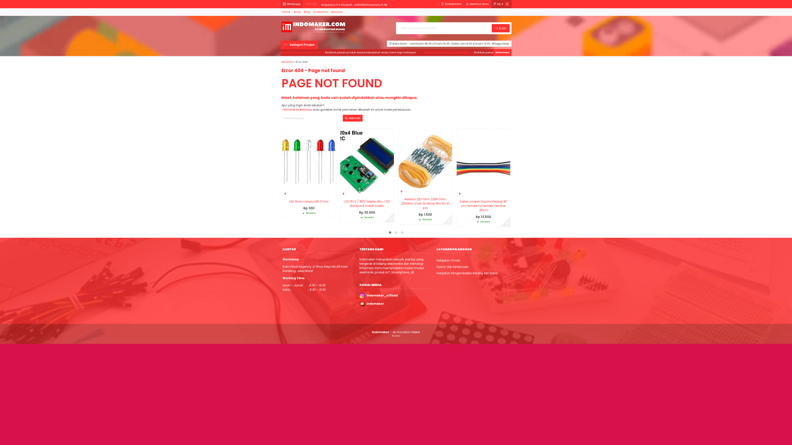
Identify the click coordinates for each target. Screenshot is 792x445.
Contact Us (320, 12)
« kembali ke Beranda (297, 110)
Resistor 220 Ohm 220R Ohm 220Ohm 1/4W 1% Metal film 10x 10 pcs (425, 203)
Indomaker (375, 304)
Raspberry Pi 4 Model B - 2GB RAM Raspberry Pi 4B (354, 4)
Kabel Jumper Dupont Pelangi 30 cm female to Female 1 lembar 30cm (483, 205)
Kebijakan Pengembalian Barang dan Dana (467, 273)
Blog (307, 12)
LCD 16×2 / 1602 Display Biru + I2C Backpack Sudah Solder (367, 203)
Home (286, 12)
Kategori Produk (302, 45)
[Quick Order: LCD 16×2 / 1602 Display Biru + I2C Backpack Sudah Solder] (343, 193)
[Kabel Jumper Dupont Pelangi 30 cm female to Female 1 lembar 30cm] (483, 163)
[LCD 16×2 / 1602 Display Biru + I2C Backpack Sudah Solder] (367, 163)
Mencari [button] (354, 118)
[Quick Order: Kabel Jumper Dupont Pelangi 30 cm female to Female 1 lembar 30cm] (460, 193)
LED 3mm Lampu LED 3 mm (309, 201)
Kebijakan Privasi (448, 260)
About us (337, 12)
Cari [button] (502, 28)
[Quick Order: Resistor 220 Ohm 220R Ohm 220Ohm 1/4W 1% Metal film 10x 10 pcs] (402, 191)
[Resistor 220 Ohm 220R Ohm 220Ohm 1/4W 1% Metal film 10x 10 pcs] (425, 161)
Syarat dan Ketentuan (452, 267)
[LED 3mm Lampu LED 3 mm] (309, 163)
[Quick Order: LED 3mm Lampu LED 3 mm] (285, 193)
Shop (297, 12)
